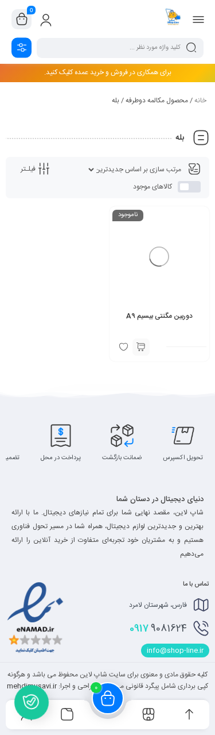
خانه (200, 100)
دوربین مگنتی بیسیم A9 (159, 316)
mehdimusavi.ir (32, 686)
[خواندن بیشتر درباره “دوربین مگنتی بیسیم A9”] (141, 347)
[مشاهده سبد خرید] (22, 19)
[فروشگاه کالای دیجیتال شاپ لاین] (173, 19)
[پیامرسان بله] (31, 705)
